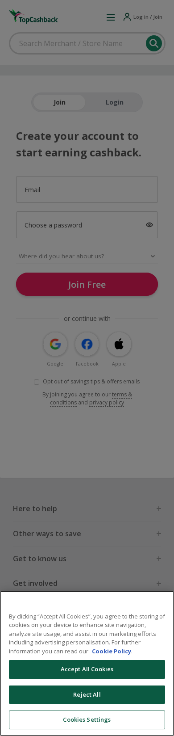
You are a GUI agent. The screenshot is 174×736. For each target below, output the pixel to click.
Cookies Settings (87, 719)
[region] (87, 663)
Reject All (86, 694)
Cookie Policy (111, 651)
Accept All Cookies (87, 669)
